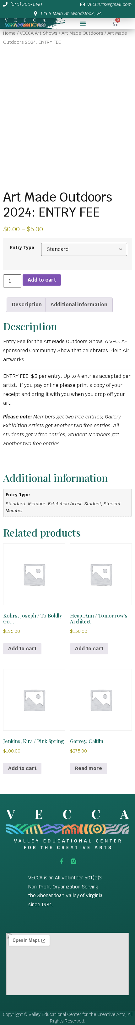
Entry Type (22, 247)
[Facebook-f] (61, 861)
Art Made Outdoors (82, 33)
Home (9, 33)
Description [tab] (27, 304)
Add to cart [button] (22, 648)
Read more (88, 768)
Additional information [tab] (79, 304)
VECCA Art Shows (38, 33)
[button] (83, 23)
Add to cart (42, 280)
